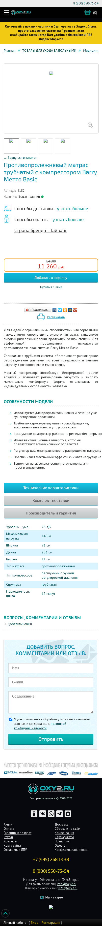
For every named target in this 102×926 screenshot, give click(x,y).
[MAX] (68, 816)
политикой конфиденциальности (40, 725)
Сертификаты (64, 837)
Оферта (60, 845)
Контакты (10, 841)
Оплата (9, 829)
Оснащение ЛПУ (15, 850)
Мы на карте (54, 897)
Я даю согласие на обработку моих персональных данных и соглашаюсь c (52, 723)
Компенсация (64, 833)
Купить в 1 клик (51, 287)
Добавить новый (19, 624)
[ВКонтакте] (54, 310)
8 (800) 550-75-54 (85, 3)
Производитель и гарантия (51, 513)
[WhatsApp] (51, 816)
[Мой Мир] (70, 310)
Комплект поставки (50, 500)
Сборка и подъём (67, 829)
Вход (35, 922)
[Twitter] (59, 310)
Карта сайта (12, 845)
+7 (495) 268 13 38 (51, 859)
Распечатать (56, 317)
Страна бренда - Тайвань (40, 230)
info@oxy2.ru (66, 884)
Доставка (62, 824)
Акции (8, 824)
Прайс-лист (63, 841)
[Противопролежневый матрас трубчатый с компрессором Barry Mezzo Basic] (51, 98)
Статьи (8, 837)
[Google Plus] (75, 310)
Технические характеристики (50, 487)
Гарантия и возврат (17, 833)
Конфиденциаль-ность (71, 850)
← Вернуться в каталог (20, 158)
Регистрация (51, 922)
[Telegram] (60, 816)
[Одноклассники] (65, 310)
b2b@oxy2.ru (67, 888)
